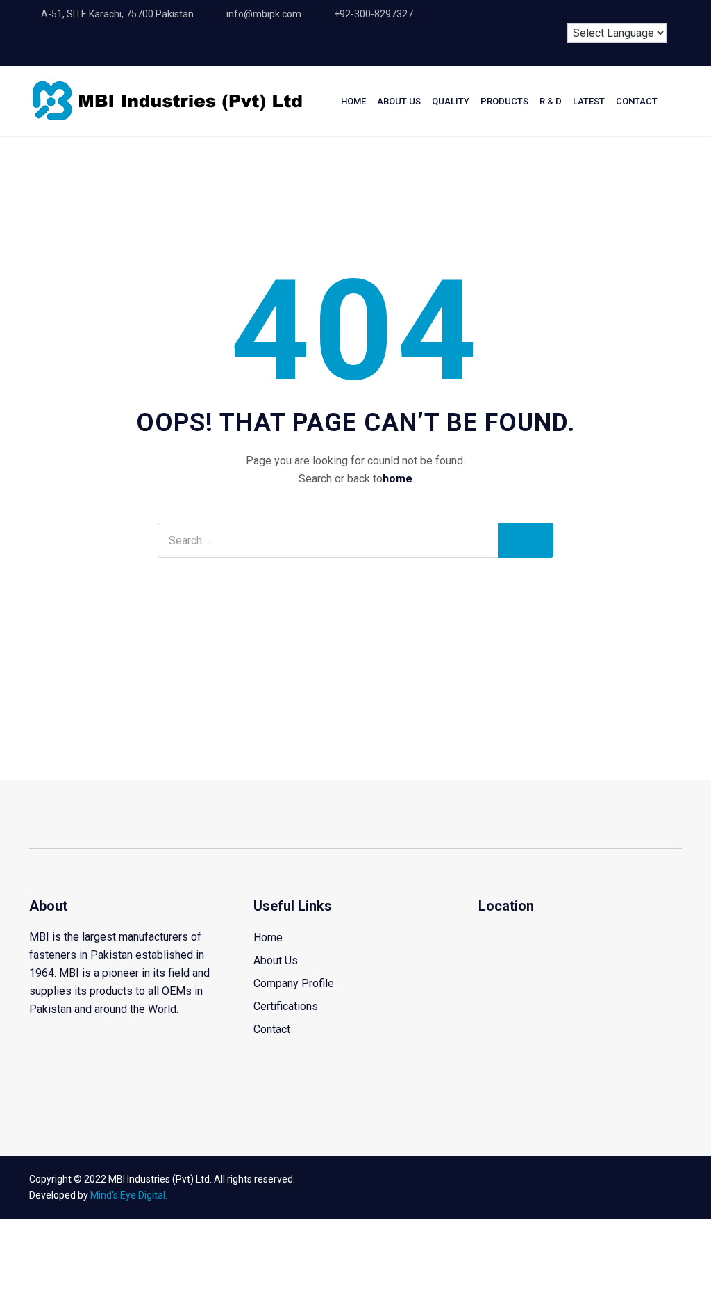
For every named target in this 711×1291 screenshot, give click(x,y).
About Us (399, 101)
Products (504, 101)
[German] (636, 11)
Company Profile (293, 983)
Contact (637, 101)
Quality (450, 101)
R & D (550, 101)
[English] (585, 11)
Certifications (285, 1006)
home (397, 478)
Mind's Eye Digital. (128, 1195)
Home (353, 101)
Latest (589, 101)
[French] (610, 11)
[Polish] (662, 11)
